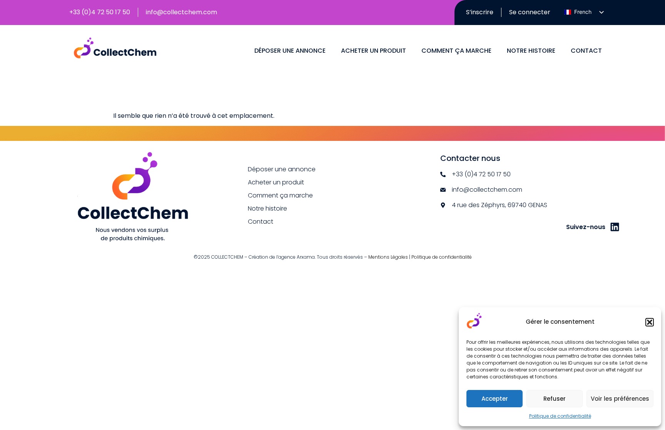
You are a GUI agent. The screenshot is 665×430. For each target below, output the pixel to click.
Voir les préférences (620, 399)
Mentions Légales (388, 257)
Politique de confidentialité (560, 416)
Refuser (554, 399)
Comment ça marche (456, 50)
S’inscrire (479, 12)
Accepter (494, 399)
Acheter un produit (373, 50)
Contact (586, 50)
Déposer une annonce (290, 50)
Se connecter (529, 12)
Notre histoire (531, 50)
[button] (649, 322)
